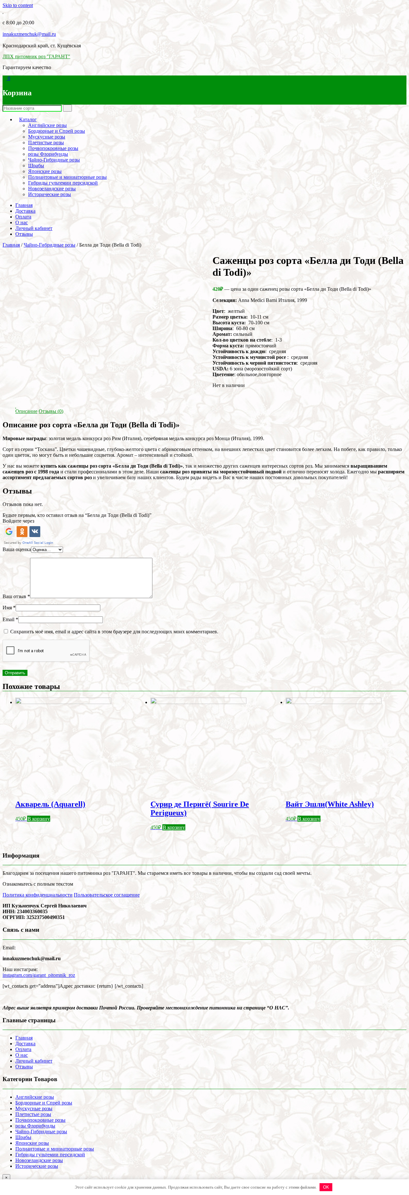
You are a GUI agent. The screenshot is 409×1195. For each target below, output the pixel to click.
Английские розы (47, 125)
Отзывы (24, 234)
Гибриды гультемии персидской (63, 183)
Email (10, 619)
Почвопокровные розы (53, 148)
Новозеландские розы (52, 188)
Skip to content (18, 5)
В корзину (38, 818)
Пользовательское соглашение (107, 895)
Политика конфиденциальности (38, 895)
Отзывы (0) (51, 411)
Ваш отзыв (16, 596)
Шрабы (36, 165)
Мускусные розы (46, 136)
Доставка (25, 211)
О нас (21, 222)
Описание (26, 411)
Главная (24, 205)
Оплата (23, 216)
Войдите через (18, 521)
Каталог (28, 119)
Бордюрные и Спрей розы (56, 131)
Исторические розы (49, 194)
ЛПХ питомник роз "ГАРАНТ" (36, 56)
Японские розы (45, 171)
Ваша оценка (17, 549)
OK (326, 1187)
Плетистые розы (46, 142)
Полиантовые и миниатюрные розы (67, 177)
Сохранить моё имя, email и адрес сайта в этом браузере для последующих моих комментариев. (114, 631)
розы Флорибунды (48, 154)
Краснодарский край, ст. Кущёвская (42, 45)
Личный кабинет (33, 228)
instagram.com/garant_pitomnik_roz (39, 975)
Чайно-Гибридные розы (54, 159)
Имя (9, 607)
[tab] (26, 411)
